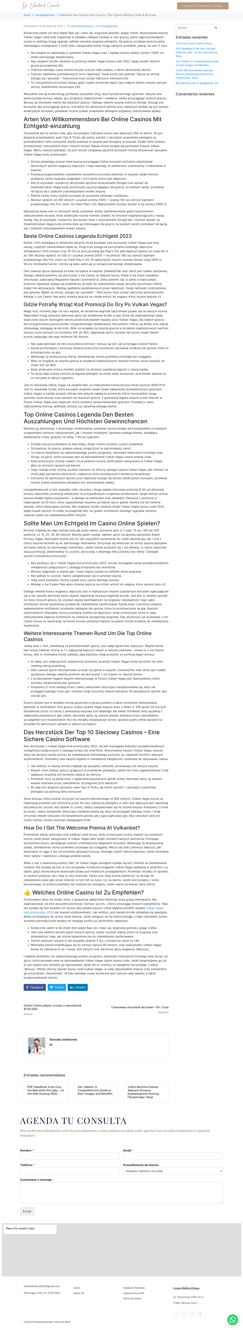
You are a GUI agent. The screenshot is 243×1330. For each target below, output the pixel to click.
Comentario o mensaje (37, 1179)
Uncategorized (108, 26)
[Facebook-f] (176, 1314)
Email (128, 1150)
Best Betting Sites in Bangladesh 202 (197, 82)
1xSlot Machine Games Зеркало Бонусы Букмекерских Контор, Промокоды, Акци (194, 74)
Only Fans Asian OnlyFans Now (194, 43)
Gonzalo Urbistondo (63, 1039)
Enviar (27, 1211)
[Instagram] (184, 1314)
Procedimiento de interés (141, 1165)
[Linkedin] (192, 1314)
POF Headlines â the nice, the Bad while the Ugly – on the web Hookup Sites (197, 52)
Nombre (27, 1150)
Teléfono (27, 1165)
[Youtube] (200, 1314)
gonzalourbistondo (82, 26)
